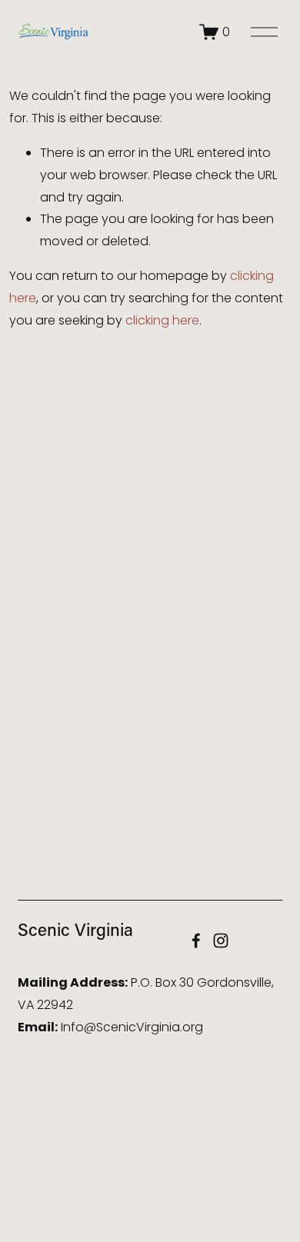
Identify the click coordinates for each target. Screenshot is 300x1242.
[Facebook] (196, 940)
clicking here (162, 320)
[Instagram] (220, 940)
